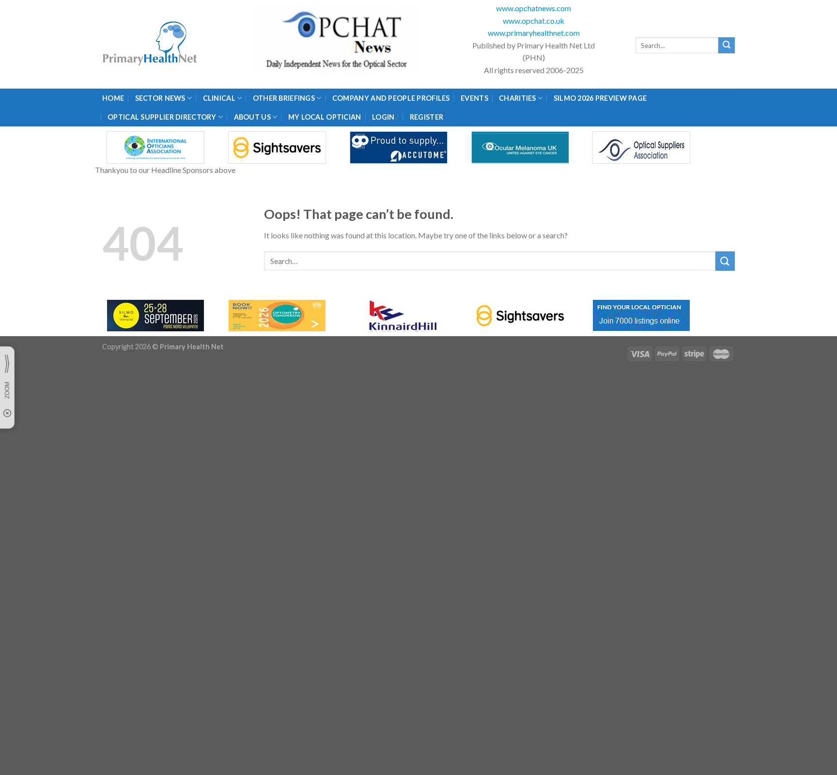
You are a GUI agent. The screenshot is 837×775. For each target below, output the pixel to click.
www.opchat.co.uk (533, 20)
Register (426, 117)
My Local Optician (324, 117)
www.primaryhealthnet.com (534, 32)
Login (383, 117)
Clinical (219, 98)
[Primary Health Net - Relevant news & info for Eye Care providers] (150, 44)
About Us (252, 117)
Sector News (160, 98)
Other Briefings (284, 98)
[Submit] (726, 45)
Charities (517, 98)
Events (474, 98)
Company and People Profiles (391, 98)
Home (113, 98)
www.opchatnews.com (533, 8)
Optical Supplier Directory (162, 117)
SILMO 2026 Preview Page (602, 98)
